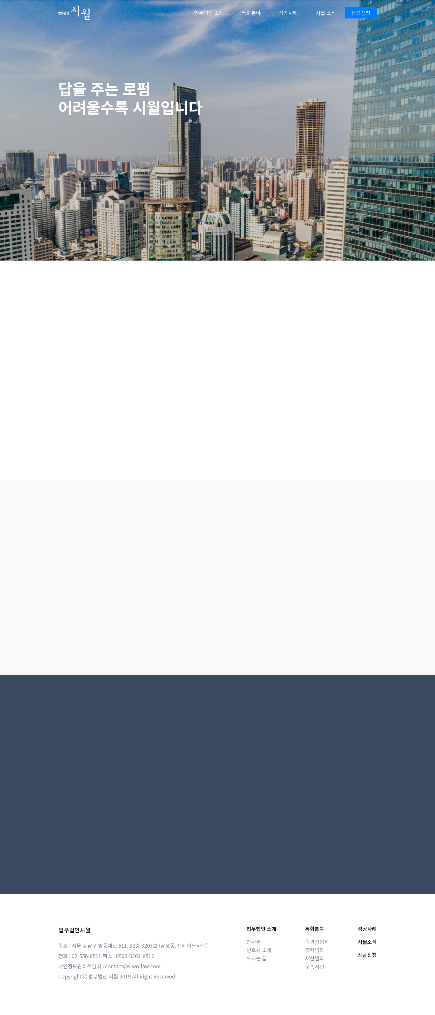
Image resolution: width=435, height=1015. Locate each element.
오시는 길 (256, 958)
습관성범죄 (317, 941)
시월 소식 (326, 13)
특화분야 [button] (251, 13)
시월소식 (367, 941)
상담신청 (360, 13)
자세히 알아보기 (356, 444)
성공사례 (288, 13)
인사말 (253, 941)
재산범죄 (314, 958)
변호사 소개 (259, 949)
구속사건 (314, 966)
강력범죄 (314, 949)
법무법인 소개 (261, 928)
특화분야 (314, 928)
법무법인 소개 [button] (209, 13)
